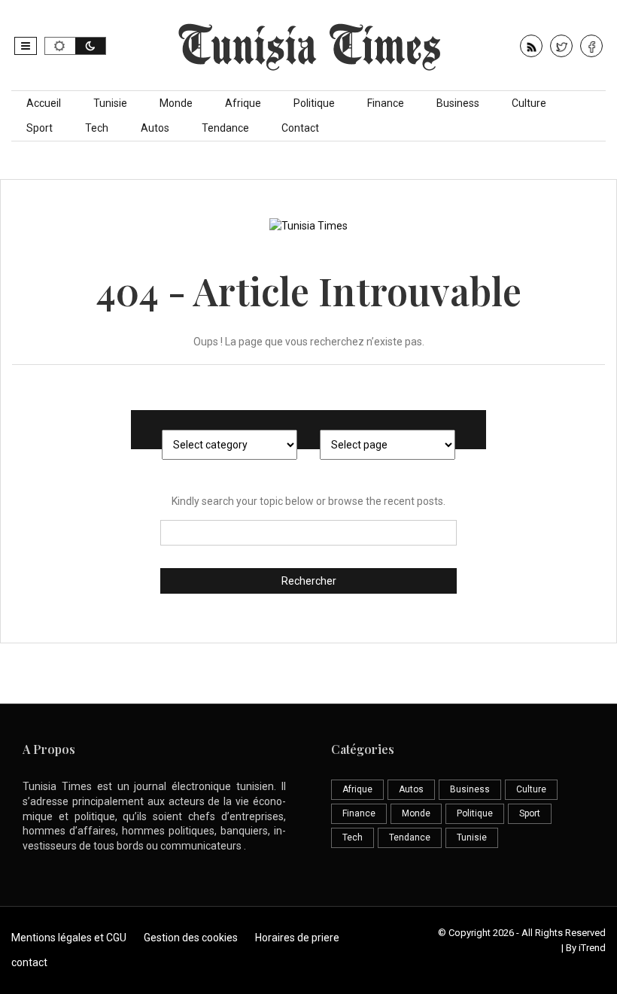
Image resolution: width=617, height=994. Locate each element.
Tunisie (110, 103)
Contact (300, 128)
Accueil (43, 103)
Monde (176, 103)
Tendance (225, 128)
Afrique (243, 103)
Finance (385, 103)
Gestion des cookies (191, 938)
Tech (96, 128)
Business (457, 103)
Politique (314, 103)
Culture (529, 103)
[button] (25, 46)
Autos (155, 128)
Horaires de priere (297, 938)
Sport (39, 128)
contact (29, 962)
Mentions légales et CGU (68, 938)
